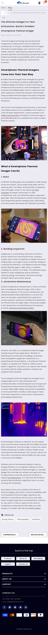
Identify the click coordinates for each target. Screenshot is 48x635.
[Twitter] (26, 607)
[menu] (2, 2)
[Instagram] (10, 607)
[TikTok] (15, 607)
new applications (14, 478)
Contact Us (23, 564)
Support (8, 564)
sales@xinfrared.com (15, 602)
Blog (10, 7)
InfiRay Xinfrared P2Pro (10, 115)
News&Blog (38, 558)
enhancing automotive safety (21, 308)
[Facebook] (4, 607)
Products (7, 558)
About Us (23, 558)
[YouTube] (20, 607)
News (3, 7)
